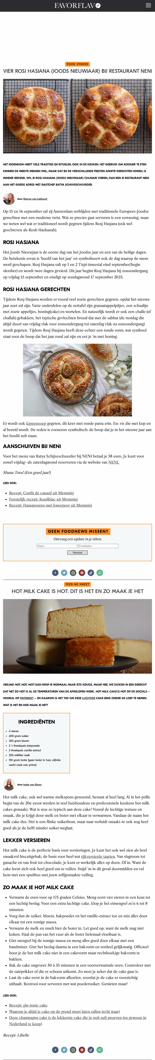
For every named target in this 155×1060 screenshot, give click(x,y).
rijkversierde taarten (98, 856)
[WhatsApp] (99, 574)
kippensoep (36, 423)
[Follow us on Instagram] (73, 574)
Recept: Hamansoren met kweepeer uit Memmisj (50, 505)
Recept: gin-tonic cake (28, 1005)
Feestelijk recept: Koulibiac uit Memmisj (43, 499)
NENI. (113, 462)
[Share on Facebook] (55, 574)
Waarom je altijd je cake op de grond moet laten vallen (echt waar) (64, 1011)
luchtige (88, 698)
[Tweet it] (64, 574)
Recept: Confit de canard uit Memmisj (41, 493)
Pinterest (27, 698)
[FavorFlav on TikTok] (90, 574)
